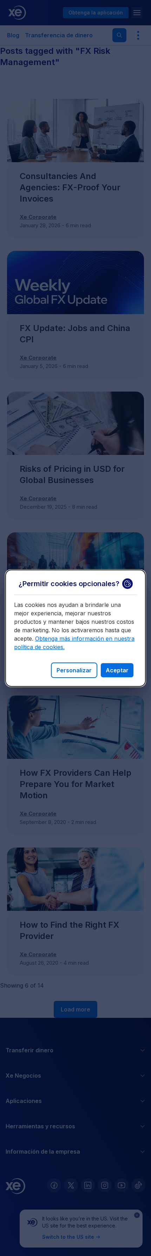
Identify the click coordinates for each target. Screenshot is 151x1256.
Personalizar (74, 670)
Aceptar (117, 670)
